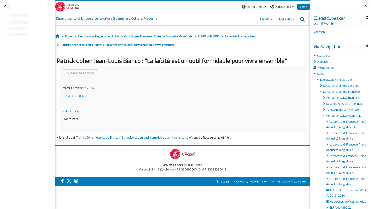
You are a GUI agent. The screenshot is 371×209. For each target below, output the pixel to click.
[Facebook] (62, 181)
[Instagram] (76, 181)
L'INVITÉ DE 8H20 (74, 95)
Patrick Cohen (71, 111)
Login (303, 6)
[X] (69, 181)
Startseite (323, 55)
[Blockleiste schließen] (365, 5)
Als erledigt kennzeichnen (80, 73)
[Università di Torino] (67, 6)
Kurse (320, 73)
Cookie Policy (259, 181)
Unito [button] (265, 19)
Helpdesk (286, 19)
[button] (254, 7)
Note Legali (222, 181)
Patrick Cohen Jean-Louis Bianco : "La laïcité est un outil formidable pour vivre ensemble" (134, 137)
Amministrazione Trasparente (288, 181)
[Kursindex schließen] (5, 5)
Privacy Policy (240, 181)
